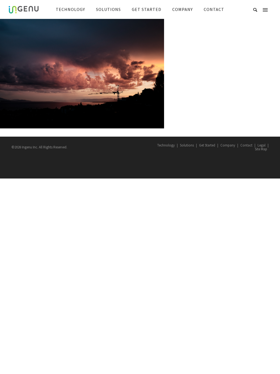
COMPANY (182, 9)
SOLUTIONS (108, 9)
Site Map (261, 149)
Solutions (187, 145)
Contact (246, 145)
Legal (262, 145)
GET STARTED (146, 9)
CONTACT (214, 9)
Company (227, 145)
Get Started (207, 145)
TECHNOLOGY (70, 9)
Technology (166, 145)
